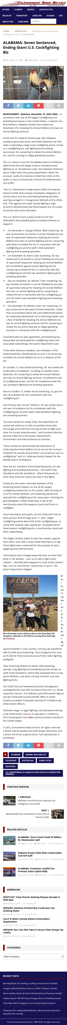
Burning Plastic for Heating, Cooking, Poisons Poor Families (30, 983)
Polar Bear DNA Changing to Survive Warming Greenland (29, 1003)
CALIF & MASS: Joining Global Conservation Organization (26, 920)
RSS (61, 15)
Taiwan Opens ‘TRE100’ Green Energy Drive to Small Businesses (32, 998)
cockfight (10, 760)
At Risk (5, 9)
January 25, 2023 (26, 875)
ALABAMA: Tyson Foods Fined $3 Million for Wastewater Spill (39, 838)
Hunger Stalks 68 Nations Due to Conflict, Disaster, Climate (30, 988)
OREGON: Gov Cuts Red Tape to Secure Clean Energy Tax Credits (33, 931)
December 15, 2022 (14, 60)
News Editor (32, 60)
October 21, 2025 (12, 925)
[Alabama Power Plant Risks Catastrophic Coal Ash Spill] (9, 856)
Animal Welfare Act (36, 754)
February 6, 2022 (27, 859)
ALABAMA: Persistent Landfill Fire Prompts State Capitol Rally (36, 870)
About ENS (7, 21)
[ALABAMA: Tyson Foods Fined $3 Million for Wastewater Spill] (9, 840)
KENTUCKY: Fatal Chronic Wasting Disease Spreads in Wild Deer (31, 898)
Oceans (50, 15)
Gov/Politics (46, 9)
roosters (10, 766)
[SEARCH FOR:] (43, 21)
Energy (31, 9)
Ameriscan (13, 889)
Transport (22, 15)
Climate (18, 9)
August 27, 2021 (26, 843)
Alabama (15, 754)
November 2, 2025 (12, 903)
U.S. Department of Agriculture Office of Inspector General (32, 773)
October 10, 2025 (12, 936)
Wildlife (6, 15)
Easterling (28, 760)
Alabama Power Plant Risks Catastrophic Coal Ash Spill (40, 854)
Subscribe (23, 21)
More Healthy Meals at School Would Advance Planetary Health (32, 993)
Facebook (10, 638)
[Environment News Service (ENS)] (33, 4)
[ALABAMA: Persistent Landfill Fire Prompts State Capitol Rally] (9, 871)
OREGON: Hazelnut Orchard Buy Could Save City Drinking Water (29, 909)
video (30, 717)
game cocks (45, 760)
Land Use (37, 15)
